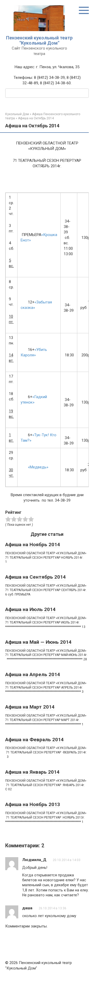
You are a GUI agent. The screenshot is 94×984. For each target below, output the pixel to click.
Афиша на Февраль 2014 (34, 740)
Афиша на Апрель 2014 (32, 674)
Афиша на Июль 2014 (30, 609)
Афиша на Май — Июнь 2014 (38, 642)
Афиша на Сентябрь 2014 (35, 577)
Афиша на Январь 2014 (32, 772)
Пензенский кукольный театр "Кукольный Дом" (39, 40)
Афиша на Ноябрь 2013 (32, 804)
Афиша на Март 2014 (30, 707)
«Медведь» (34, 467)
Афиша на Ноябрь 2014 (32, 545)
